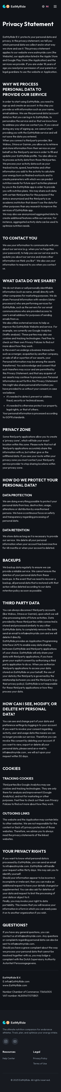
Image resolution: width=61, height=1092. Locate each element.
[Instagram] (6, 1041)
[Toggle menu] (55, 6)
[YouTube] (15, 1041)
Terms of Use (40, 1063)
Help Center (9, 1058)
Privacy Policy (40, 1058)
